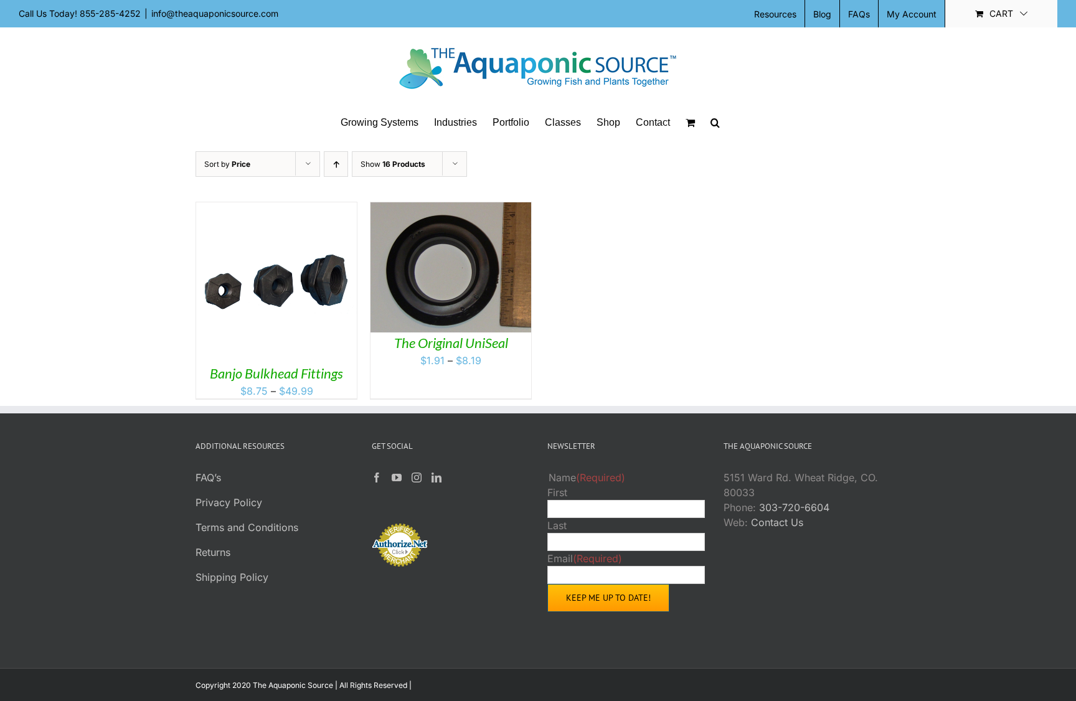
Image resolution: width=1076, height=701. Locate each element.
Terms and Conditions (247, 527)
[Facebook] (377, 477)
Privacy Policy (229, 502)
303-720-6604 (794, 507)
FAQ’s (208, 477)
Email (584, 558)
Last (557, 525)
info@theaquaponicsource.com (214, 13)
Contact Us (777, 522)
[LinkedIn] (436, 477)
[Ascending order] (336, 164)
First (557, 492)
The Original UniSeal (451, 342)
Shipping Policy (232, 577)
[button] (715, 122)
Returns (213, 552)
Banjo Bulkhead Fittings (276, 373)
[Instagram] (417, 477)
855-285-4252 (110, 13)
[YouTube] (397, 477)
